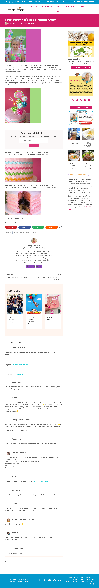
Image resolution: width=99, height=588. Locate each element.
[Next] (59, 311)
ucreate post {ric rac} (21, 365)
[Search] (91, 174)
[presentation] (15, 304)
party (28, 233)
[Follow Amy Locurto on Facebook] (27, 266)
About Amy (13, 579)
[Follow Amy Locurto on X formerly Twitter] (30, 266)
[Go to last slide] (9, 311)
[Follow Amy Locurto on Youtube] (37, 266)
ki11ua (14, 477)
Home (23, 2)
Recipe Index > (61, 2)
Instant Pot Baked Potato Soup (74, 166)
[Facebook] (12, 1)
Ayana (14, 439)
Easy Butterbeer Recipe (74, 144)
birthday (9, 233)
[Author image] (6, 23)
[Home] (5, 17)
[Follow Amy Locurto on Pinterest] (40, 266)
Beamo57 (16, 490)
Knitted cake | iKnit (19, 374)
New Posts (50, 2)
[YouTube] (18, 1)
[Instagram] (9, 1)
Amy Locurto (13, 23)
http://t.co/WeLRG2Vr (40, 481)
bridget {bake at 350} (21, 519)
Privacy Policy (23, 581)
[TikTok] (6, 1)
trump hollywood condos (22, 420)
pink (34, 233)
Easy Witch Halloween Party (13, 319)
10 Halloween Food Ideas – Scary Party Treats (50, 277)
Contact (13, 581)
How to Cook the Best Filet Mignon (88, 166)
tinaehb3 (15, 548)
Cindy (14, 504)
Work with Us (39, 2)
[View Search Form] (93, 9)
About (30, 2)
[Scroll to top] (95, 581)
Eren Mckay (17, 452)
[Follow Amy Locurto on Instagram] (33, 266)
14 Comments (32, 23)
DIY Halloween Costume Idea (16, 276)
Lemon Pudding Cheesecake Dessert (88, 144)
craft (22, 233)
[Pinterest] (15, 1)
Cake (16, 233)
